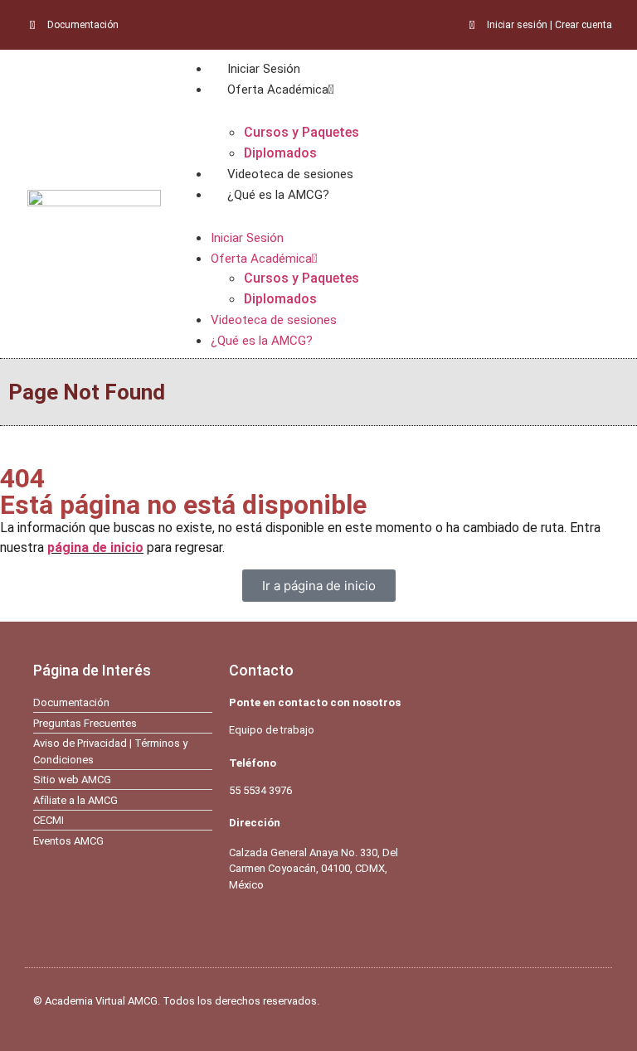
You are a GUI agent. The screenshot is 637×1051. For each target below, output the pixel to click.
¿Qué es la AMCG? (278, 194)
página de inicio (95, 547)
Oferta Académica (277, 89)
